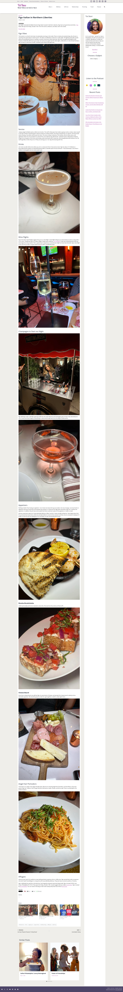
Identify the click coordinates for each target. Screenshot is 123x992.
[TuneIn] (99, 85)
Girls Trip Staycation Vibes (65, 916)
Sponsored (21, 23)
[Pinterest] (100, 1)
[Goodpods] (87, 85)
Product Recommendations (34, 1)
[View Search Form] (104, 7)
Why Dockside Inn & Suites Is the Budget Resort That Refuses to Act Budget (94, 124)
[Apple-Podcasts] (91, 85)
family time (21, 924)
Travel (92, 7)
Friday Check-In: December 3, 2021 (26, 916)
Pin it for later (22, 29)
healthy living (43, 924)
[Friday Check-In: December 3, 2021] (28, 910)
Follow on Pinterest (44, 1)
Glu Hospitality (23, 886)
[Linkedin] (103, 1)
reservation (69, 885)
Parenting (84, 7)
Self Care (66, 7)
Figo (77, 25)
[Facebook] (94, 1)
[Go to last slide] (21, 961)
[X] (97, 1)
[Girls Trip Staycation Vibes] (69, 910)
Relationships (75, 7)
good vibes (36, 924)
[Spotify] (95, 85)
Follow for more (52, 1)
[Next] (77, 961)
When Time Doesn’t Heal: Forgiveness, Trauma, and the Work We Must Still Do (95, 104)
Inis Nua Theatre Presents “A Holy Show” (27, 931)
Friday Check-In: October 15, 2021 (46, 916)
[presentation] (33, 957)
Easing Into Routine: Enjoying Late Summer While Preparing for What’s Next (94, 97)
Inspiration (26, 1)
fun (26, 924)
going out (31, 924)
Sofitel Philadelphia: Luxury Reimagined (33, 973)
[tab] (46, 981)
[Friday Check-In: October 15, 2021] (48, 910)
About (18, 1)
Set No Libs (64, 886)
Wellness (58, 7)
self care (54, 924)
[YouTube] (105, 1)
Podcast (99, 7)
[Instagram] (91, 1)
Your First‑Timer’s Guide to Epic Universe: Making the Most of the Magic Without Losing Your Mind (93, 116)
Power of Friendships (58, 973)
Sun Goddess (57, 241)
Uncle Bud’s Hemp (76, 931)
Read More (94, 49)
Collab (21, 1)
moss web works (119, 989)
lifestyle (49, 924)
